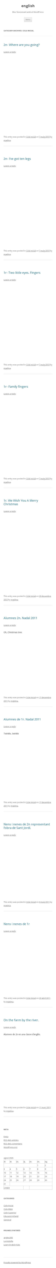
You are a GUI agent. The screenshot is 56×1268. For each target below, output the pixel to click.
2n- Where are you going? (22, 45)
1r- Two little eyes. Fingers (22, 273)
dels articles (11, 1140)
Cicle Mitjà (8, 1209)
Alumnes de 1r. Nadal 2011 (22, 719)
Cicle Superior (10, 1212)
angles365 (8, 1237)
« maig (7, 1187)
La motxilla (8, 1241)
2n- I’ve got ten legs (17, 159)
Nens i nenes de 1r (17, 924)
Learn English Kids (12, 1244)
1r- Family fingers (16, 387)
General (7, 1219)
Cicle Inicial (31, 136)
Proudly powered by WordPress (17, 1262)
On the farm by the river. (21, 1020)
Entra (6, 1136)
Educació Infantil (11, 1216)
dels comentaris (13, 1143)
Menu (28, 19)
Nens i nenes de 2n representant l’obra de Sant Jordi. (27, 826)
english (28, 6)
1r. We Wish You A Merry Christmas (21, 502)
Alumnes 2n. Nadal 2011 (20, 618)
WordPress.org (10, 1147)
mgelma (7, 140)
